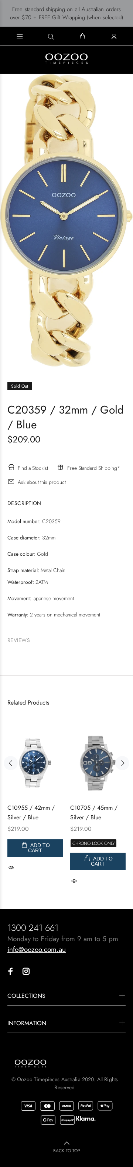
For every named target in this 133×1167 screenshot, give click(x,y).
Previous (7, 221)
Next (126, 221)
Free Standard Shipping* (93, 468)
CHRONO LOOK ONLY (93, 843)
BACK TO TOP (66, 1150)
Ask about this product (42, 482)
